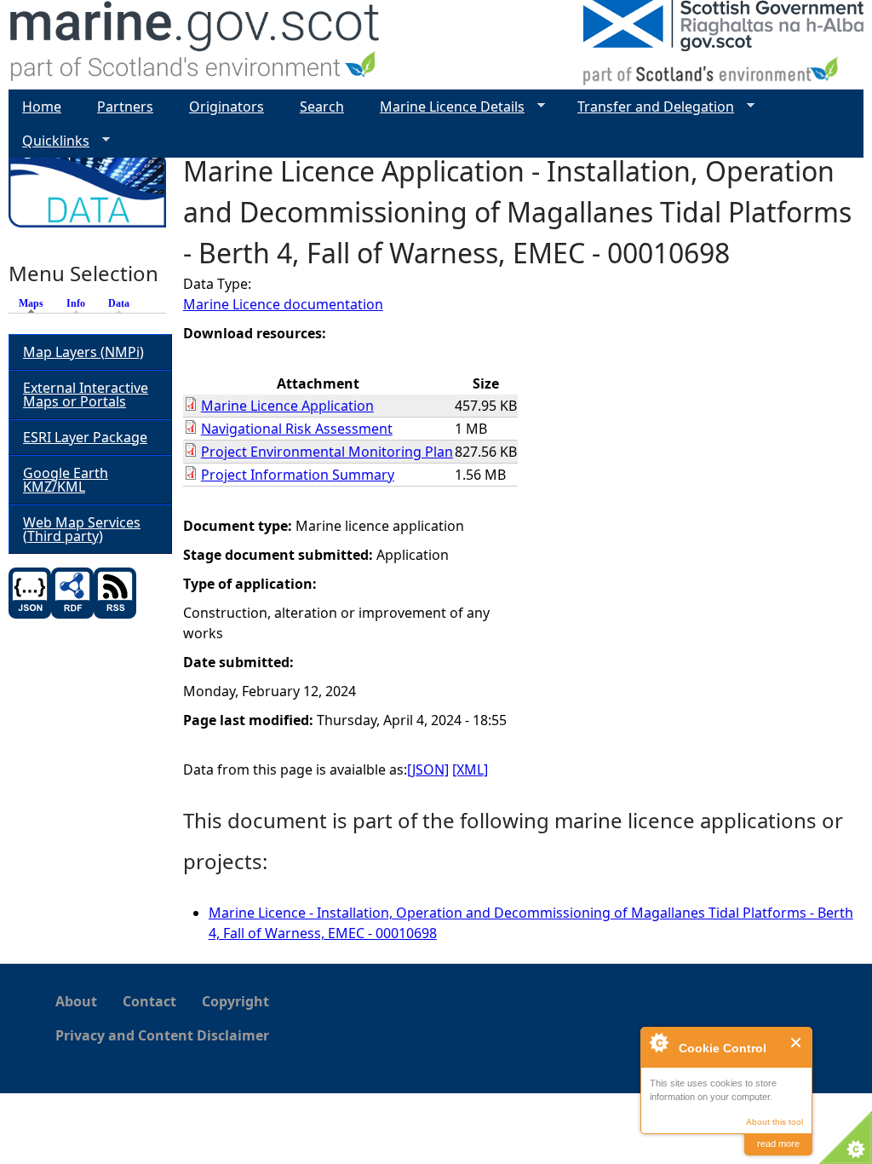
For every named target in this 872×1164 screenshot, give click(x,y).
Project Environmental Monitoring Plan (327, 451)
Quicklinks (49, 141)
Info (75, 303)
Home (41, 106)
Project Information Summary (297, 474)
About (76, 1001)
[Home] (195, 44)
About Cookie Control (658, 1042)
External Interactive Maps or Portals (85, 394)
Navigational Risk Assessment (297, 428)
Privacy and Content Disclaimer (162, 1035)
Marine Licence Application (287, 405)
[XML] (470, 769)
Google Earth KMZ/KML (65, 480)
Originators (226, 106)
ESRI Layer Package (85, 437)
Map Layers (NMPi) (83, 352)
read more (778, 1143)
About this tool (774, 1122)
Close (796, 1042)
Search (322, 106)
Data (118, 303)
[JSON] (428, 769)
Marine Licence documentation (283, 304)
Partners (125, 106)
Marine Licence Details (445, 107)
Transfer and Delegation (649, 107)
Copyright (235, 1001)
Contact (149, 1001)
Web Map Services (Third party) (82, 529)
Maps (35, 303)
